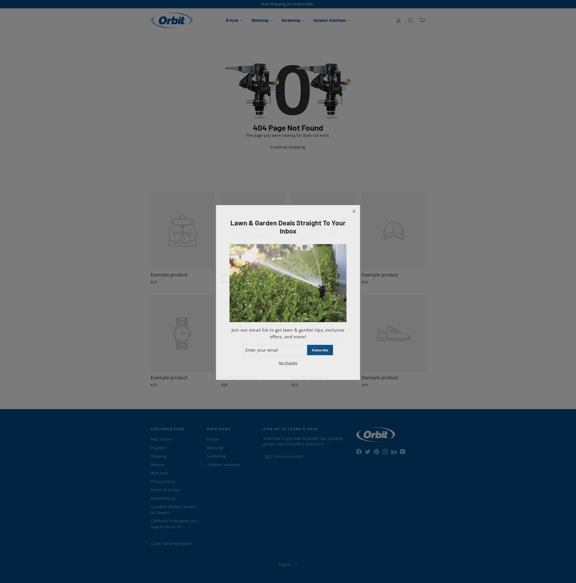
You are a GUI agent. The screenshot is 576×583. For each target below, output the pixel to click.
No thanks (288, 362)
